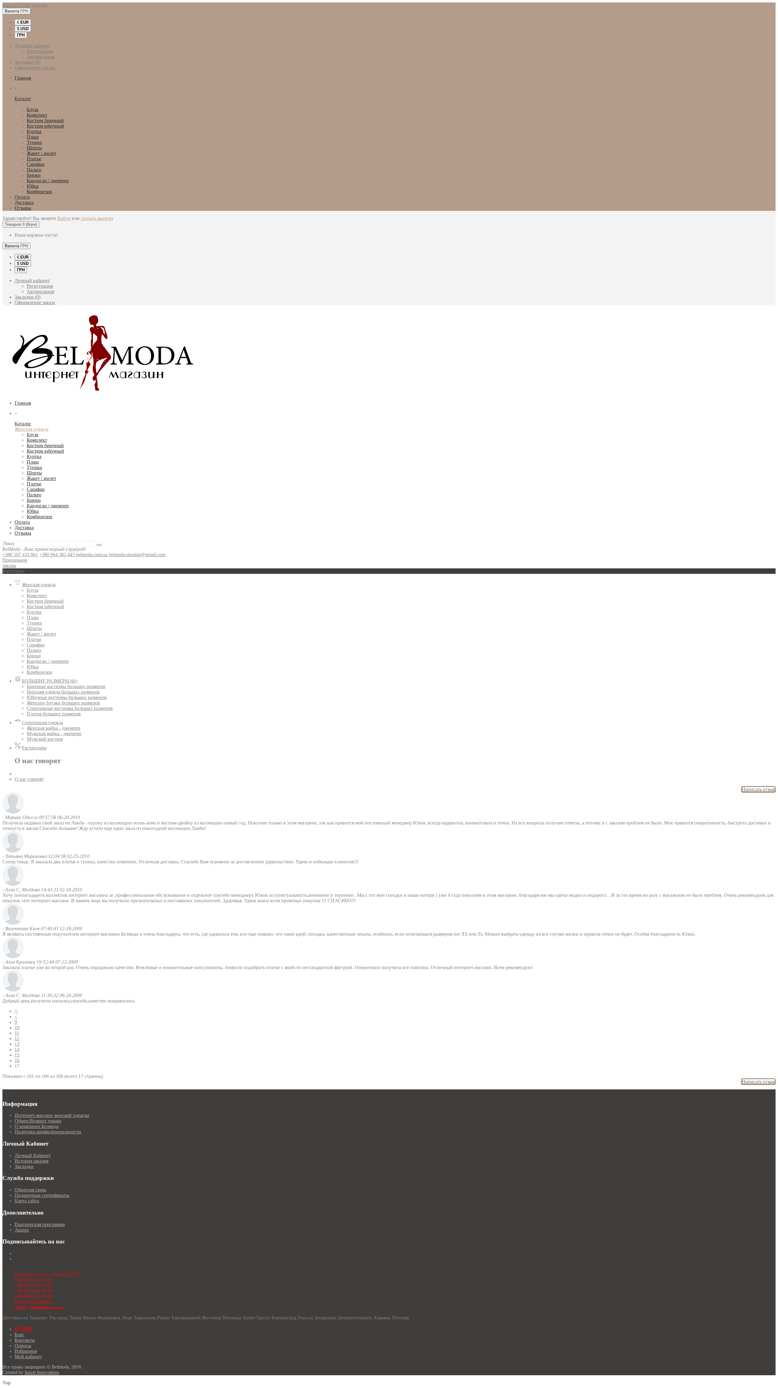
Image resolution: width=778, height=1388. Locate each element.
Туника (34, 142)
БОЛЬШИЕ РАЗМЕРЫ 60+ (50, 681)
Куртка (34, 131)
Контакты (25, 1340)
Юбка (33, 186)
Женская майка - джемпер (53, 728)
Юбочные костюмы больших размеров (67, 697)
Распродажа (34, 747)
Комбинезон (39, 191)
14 (17, 1049)
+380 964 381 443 (57, 554)
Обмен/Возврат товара (38, 1120)
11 (17, 1033)
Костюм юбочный (45, 126)
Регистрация (40, 51)
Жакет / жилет (41, 153)
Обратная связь (30, 1189)
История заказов (32, 1161)
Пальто (34, 169)
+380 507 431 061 (20, 554)
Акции (22, 1229)
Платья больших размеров (54, 713)
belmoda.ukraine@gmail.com (137, 554)
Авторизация (40, 56)
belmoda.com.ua (92, 554)
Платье (34, 158)
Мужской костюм (45, 739)
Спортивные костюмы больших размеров (70, 708)
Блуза (32, 109)
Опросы (23, 1345)
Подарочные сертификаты (42, 1195)
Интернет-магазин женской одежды (52, 1115)
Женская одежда (31, 104)
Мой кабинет (28, 1356)
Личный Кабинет (33, 1155)
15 (17, 1054)
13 (17, 1044)
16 (17, 1060)
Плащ (33, 136)
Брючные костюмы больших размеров (66, 686)
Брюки (34, 175)
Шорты (34, 147)
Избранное (26, 1351)
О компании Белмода (37, 1126)
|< (16, 1011)
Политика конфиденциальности (48, 1131)
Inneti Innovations (42, 1372)
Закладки (24, 1166)
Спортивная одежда (42, 722)
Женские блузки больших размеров (63, 702)
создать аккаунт (97, 218)
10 (17, 1027)
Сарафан (36, 164)
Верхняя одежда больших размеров (63, 691)
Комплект (37, 115)
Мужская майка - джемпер (54, 733)
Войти (64, 218)
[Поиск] (99, 545)
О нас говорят (29, 779)
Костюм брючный (45, 120)
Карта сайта (27, 1200)
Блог (19, 1334)
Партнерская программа (40, 1224)
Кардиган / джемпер (48, 180)
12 (17, 1038)
